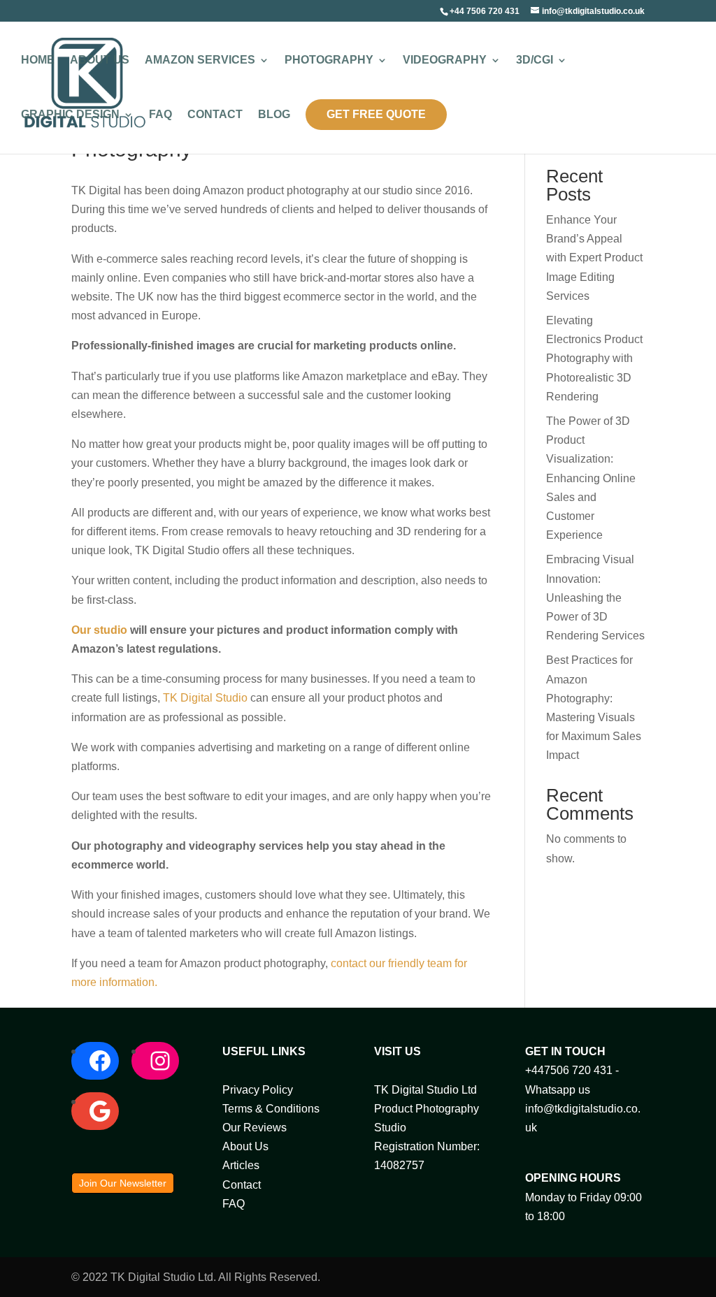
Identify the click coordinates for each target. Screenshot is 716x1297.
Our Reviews (254, 1127)
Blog (274, 115)
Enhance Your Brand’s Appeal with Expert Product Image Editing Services (594, 258)
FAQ (160, 115)
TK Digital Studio (205, 698)
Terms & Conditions (271, 1109)
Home (38, 60)
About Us (99, 60)
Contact (215, 115)
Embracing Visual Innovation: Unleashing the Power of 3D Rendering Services (595, 597)
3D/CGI (534, 60)
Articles (240, 1165)
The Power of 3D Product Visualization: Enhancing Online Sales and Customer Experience (591, 478)
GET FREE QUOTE (376, 114)
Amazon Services (200, 60)
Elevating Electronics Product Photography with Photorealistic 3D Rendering (594, 358)
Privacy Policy (257, 1090)
